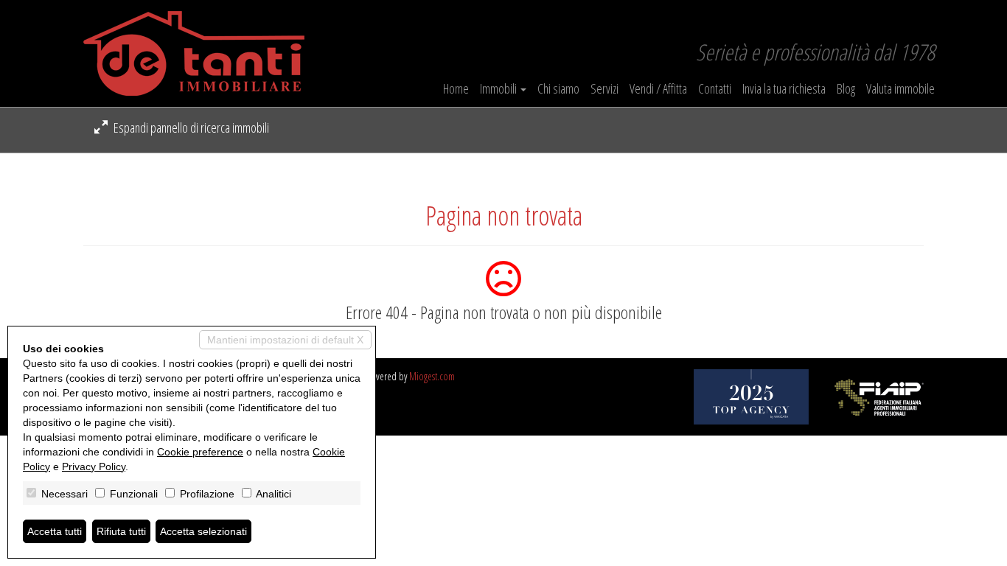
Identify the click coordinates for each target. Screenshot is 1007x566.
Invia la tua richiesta (784, 88)
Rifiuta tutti (121, 531)
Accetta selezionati (203, 531)
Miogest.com (432, 376)
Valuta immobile (900, 88)
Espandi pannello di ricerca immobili (190, 127)
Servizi (604, 88)
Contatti (714, 88)
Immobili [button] (499, 88)
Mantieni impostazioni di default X (285, 340)
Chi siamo (558, 88)
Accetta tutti (54, 531)
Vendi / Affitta (658, 88)
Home (456, 88)
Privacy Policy (93, 466)
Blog (846, 88)
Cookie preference (200, 452)
